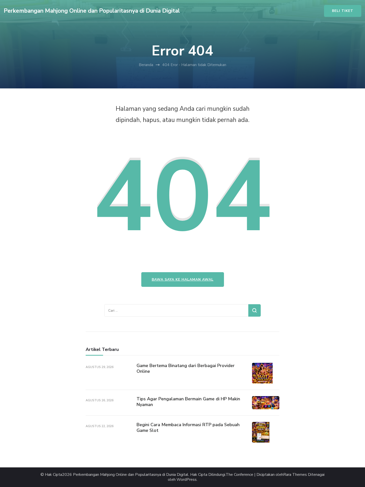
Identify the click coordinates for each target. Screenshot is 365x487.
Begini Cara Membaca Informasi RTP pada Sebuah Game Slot (188, 427)
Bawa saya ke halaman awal (183, 279)
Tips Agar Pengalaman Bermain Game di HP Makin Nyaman (188, 402)
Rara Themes (295, 474)
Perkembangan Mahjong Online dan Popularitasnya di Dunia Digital (92, 11)
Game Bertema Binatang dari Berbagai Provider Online (186, 368)
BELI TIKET (342, 10)
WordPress (187, 479)
